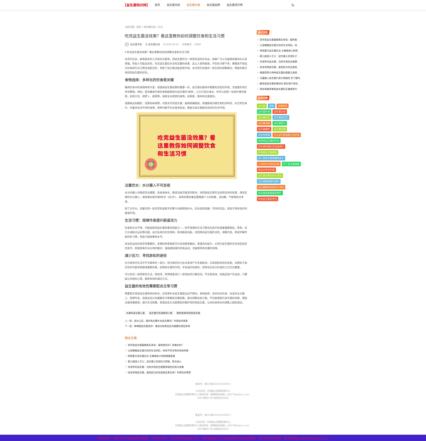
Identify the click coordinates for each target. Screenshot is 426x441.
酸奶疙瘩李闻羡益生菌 (188, 313)
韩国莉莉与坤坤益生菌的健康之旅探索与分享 (283, 72)
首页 (157, 4)
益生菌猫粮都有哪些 (268, 181)
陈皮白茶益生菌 (266, 169)
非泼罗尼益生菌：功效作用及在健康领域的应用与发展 (156, 367)
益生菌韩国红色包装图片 (271, 146)
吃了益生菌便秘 (291, 164)
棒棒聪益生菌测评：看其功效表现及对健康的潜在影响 (162, 326)
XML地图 (202, 398)
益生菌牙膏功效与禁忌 (270, 175)
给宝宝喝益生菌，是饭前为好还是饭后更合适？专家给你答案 (159, 372)
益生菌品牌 (213, 4)
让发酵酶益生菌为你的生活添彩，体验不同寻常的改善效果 (158, 350)
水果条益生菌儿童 (135, 313)
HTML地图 (213, 398)
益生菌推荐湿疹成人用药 (271, 187)
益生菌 (261, 105)
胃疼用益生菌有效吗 (268, 140)
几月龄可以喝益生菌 (268, 164)
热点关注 (224, 398)
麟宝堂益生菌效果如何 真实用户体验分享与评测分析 (287, 83)
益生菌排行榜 (235, 4)
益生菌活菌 (280, 129)
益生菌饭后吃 (281, 117)
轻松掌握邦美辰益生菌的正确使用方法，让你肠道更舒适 (289, 89)
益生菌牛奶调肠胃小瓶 (160, 313)
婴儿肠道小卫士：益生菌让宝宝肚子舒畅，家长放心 (154, 361)
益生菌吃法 (264, 117)
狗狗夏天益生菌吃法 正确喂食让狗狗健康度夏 (151, 356)
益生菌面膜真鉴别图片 (270, 193)
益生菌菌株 (264, 129)
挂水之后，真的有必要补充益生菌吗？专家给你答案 (161, 320)
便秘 (271, 105)
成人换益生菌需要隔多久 (271, 158)
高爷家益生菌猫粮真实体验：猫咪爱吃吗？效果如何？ (156, 345)
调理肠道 (282, 105)
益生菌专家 (136, 44)
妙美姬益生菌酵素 (267, 152)
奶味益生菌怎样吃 (267, 198)
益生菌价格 (193, 4)
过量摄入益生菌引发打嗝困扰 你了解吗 (280, 78)
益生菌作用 (264, 111)
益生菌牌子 (280, 123)
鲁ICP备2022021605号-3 (218, 384)
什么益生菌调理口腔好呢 (287, 134)
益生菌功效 (173, 4)
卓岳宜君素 (264, 134)
